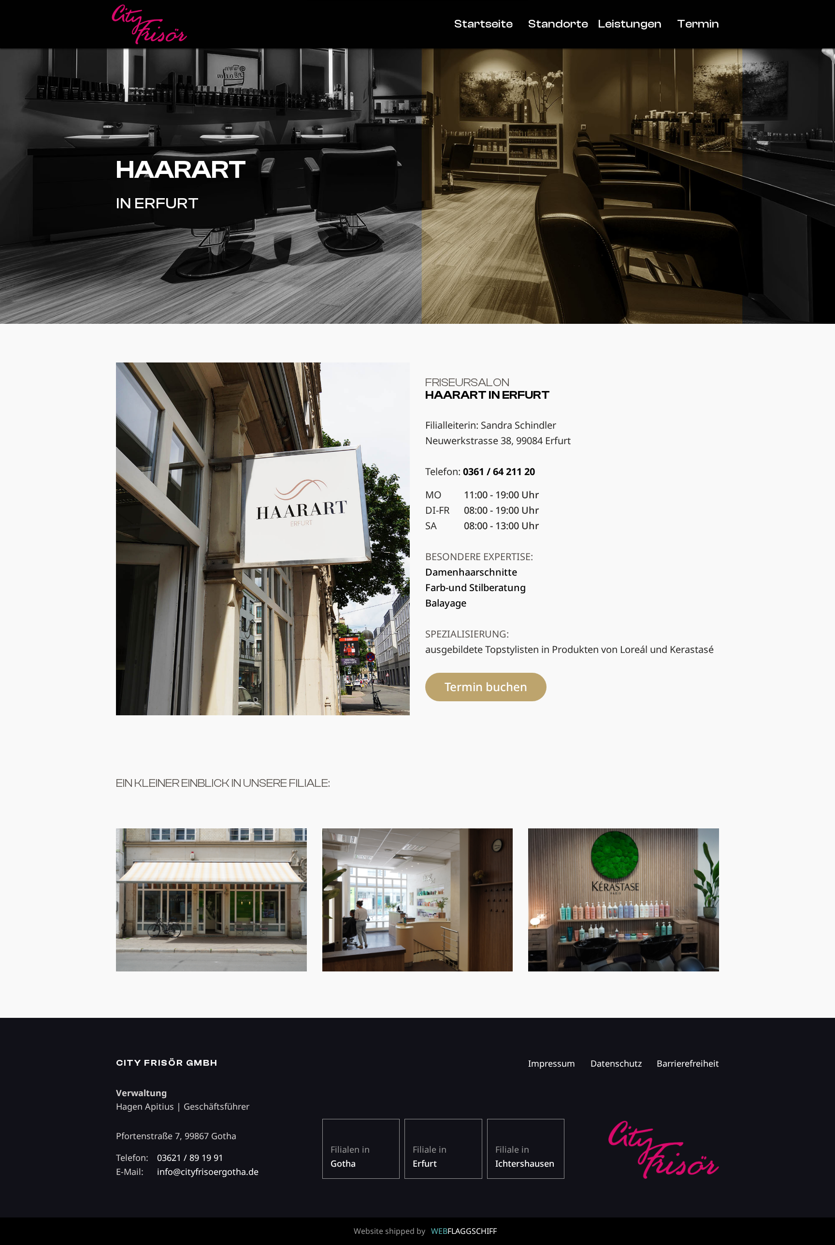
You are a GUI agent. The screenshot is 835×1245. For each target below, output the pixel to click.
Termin (698, 23)
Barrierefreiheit (688, 1063)
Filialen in (350, 1156)
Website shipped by (425, 1231)
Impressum (551, 1063)
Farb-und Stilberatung (475, 587)
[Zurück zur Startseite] (211, 24)
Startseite (483, 23)
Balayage (445, 602)
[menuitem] (483, 24)
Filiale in (429, 1156)
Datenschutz (616, 1063)
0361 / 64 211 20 (499, 471)
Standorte (558, 23)
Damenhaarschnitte (471, 572)
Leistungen (630, 23)
